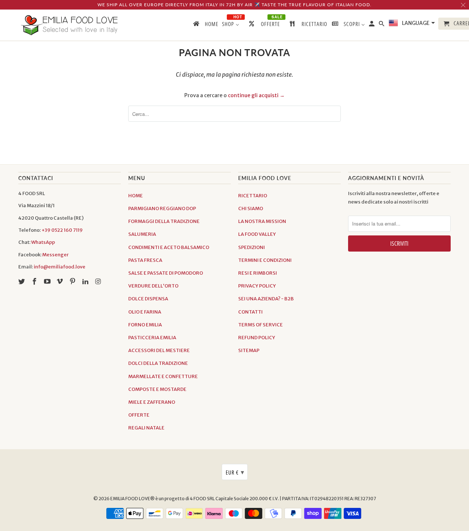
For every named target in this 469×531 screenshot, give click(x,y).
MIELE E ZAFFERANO (151, 402)
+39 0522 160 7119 (62, 230)
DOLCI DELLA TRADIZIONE (158, 363)
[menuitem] (205, 25)
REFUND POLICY (256, 337)
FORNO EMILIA (145, 325)
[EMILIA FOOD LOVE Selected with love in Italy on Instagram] (99, 281)
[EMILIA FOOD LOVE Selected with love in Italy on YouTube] (48, 281)
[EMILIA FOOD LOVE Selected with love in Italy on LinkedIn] (86, 281)
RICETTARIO (252, 196)
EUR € (235, 472)
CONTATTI (250, 312)
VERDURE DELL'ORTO (153, 286)
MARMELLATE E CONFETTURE (163, 376)
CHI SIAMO (250, 208)
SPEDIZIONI (251, 247)
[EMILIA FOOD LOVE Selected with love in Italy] (69, 25)
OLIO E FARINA (144, 312)
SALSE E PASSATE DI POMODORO (165, 273)
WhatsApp (43, 242)
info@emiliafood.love (59, 267)
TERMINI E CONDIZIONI (265, 260)
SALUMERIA (142, 234)
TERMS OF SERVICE (260, 325)
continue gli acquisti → (256, 95)
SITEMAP (248, 350)
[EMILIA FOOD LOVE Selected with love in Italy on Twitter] (22, 281)
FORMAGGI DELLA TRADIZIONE (164, 221)
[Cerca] (382, 25)
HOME (135, 196)
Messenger (55, 255)
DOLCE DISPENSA (148, 299)
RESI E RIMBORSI (257, 273)
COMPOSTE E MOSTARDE (157, 389)
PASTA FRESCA (145, 260)
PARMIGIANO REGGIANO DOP (162, 208)
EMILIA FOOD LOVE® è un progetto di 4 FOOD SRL (162, 498)
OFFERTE (138, 415)
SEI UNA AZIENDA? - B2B (266, 299)
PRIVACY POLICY (257, 286)
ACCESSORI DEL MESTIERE (159, 350)
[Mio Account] (372, 25)
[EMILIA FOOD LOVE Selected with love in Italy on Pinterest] (73, 281)
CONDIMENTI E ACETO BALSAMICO (168, 247)
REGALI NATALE (146, 428)
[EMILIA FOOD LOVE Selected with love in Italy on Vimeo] (60, 281)
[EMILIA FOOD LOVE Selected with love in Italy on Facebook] (35, 281)
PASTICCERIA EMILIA (152, 337)
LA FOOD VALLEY (257, 234)
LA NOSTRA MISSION (262, 221)
